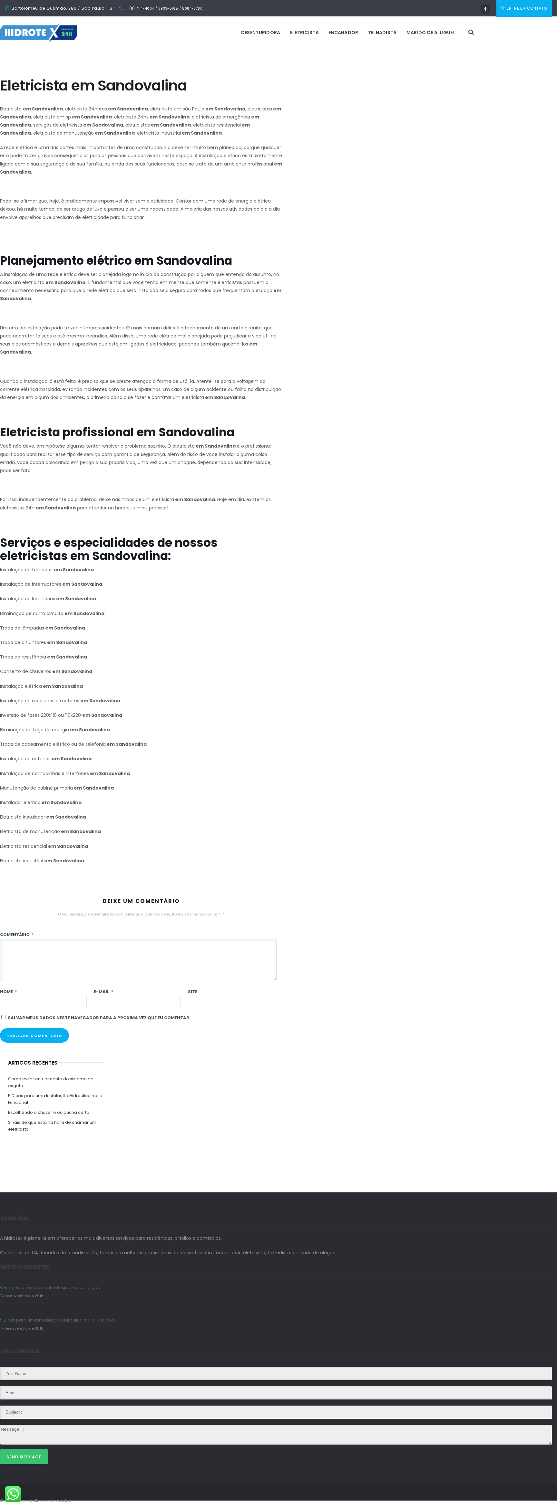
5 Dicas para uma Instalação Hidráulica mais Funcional (55, 1099)
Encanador (343, 32)
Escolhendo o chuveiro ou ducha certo (48, 1112)
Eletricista (304, 32)
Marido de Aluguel (430, 32)
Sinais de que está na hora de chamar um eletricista (52, 1125)
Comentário (17, 935)
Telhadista (382, 32)
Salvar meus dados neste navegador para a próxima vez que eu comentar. (99, 1018)
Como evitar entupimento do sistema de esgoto (50, 1082)
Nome (8, 992)
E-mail (103, 992)
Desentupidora (260, 32)
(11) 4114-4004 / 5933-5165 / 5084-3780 (165, 8)
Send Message (24, 1457)
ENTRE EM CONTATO (527, 8)
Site (192, 992)
